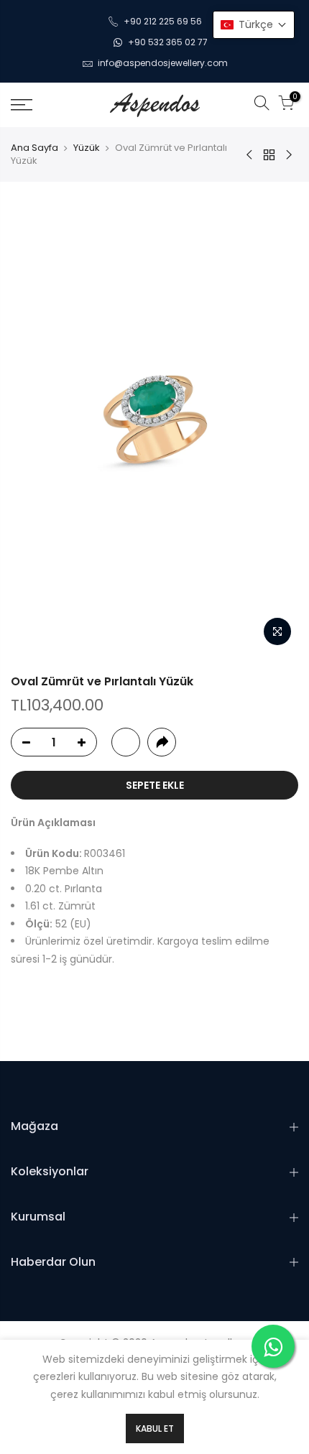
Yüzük (86, 148)
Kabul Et (155, 1428)
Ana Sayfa (34, 148)
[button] (253, 24)
